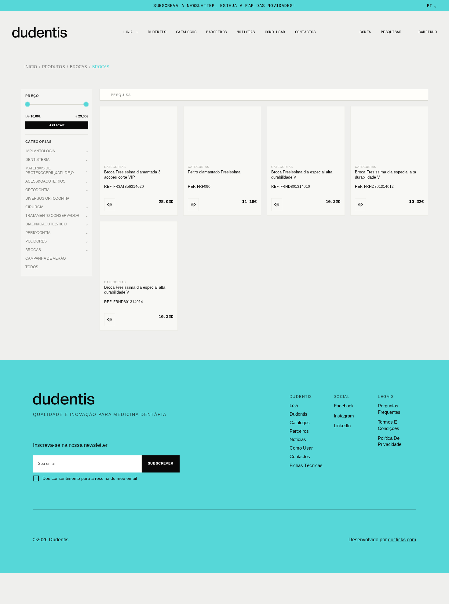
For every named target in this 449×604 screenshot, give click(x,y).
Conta (365, 32)
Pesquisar (391, 32)
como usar (301, 448)
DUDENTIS (157, 32)
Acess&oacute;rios (45, 181)
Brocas (78, 67)
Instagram (344, 415)
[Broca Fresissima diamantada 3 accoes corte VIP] (138, 136)
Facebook (344, 405)
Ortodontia (37, 190)
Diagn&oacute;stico (46, 224)
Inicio (30, 67)
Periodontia (37, 233)
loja (294, 405)
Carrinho (427, 32)
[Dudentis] (64, 399)
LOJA (128, 32)
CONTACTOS (305, 32)
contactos (300, 456)
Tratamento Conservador (52, 215)
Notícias (246, 32)
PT (432, 5)
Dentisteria (37, 159)
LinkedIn (342, 425)
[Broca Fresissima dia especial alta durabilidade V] (305, 136)
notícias (298, 439)
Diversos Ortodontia (47, 198)
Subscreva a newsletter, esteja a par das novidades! (224, 5)
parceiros (299, 431)
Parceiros (216, 32)
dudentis (298, 414)
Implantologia (40, 151)
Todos (31, 267)
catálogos (300, 422)
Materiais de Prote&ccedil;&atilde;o (49, 170)
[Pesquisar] (106, 94)
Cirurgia (34, 207)
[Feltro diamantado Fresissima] (222, 136)
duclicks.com (402, 539)
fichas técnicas (306, 465)
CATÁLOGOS (186, 32)
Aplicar (57, 125)
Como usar (275, 32)
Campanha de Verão (45, 258)
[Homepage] (45, 32)
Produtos (53, 67)
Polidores (36, 241)
